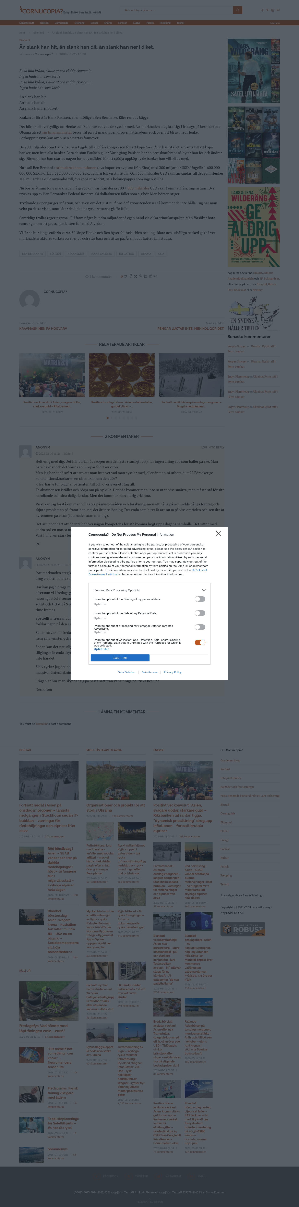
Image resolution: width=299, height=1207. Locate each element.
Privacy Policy (172, 672)
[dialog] (149, 603)
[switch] (200, 599)
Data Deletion (126, 672)
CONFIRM (120, 658)
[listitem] (149, 590)
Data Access (149, 672)
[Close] (220, 535)
